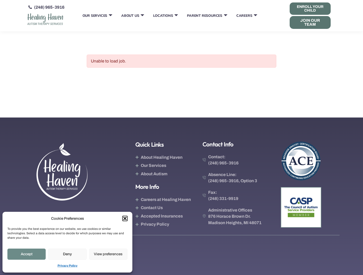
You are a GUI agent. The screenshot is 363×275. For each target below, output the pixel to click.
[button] (124, 218)
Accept (27, 254)
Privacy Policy (68, 265)
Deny (67, 254)
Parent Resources (204, 15)
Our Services (94, 15)
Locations (163, 15)
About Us (130, 15)
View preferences (108, 254)
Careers (244, 15)
